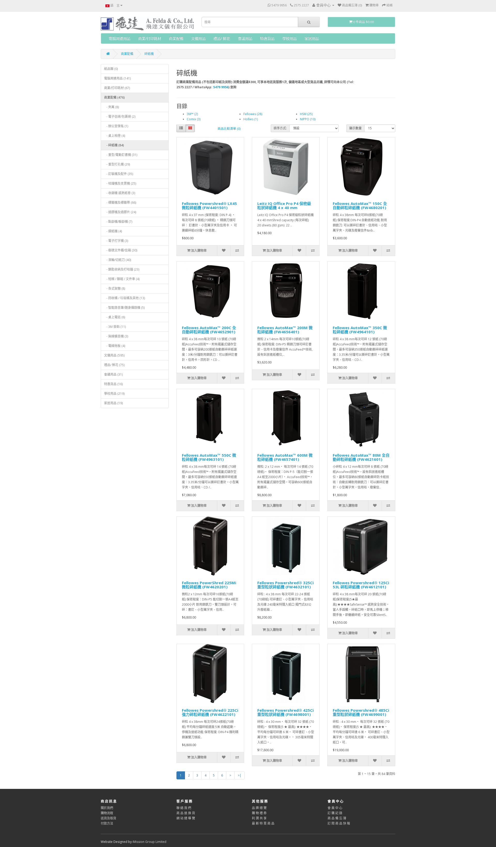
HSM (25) (306, 114)
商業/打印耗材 (149, 38)
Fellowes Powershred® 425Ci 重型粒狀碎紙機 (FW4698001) (285, 712)
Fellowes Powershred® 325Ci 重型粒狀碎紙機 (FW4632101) (285, 585)
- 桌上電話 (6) (114, 317)
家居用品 (312, 38)
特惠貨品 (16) (113, 384)
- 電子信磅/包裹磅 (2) (119, 116)
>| (239, 775)
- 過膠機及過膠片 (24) (120, 212)
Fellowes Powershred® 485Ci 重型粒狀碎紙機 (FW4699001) (361, 712)
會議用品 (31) (113, 374)
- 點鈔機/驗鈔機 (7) (118, 221)
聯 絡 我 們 (183, 808)
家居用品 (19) (113, 403)
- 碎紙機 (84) (114, 145)
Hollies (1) (250, 119)
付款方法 (107, 823)
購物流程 (107, 813)
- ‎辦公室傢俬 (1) (116, 126)
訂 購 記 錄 (335, 813)
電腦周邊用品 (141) (117, 78)
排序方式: (280, 128)
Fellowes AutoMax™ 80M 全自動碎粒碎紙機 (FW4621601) (361, 457)
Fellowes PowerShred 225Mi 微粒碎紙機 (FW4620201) (209, 585)
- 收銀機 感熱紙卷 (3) (119, 193)
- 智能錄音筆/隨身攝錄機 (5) (124, 307)
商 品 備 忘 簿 (337, 818)
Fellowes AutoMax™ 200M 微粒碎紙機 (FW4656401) (285, 330)
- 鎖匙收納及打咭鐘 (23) (121, 269)
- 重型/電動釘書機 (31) (120, 155)
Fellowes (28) (252, 114)
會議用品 (245, 38)
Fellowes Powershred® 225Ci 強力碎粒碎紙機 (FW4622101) (210, 712)
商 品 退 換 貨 (185, 813)
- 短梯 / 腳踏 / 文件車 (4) (122, 279)
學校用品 (289, 38)
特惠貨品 (267, 38)
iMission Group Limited (149, 842)
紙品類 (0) (111, 69)
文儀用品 (198, 38)
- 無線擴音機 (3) (116, 336)
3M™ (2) (192, 114)
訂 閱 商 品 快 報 (339, 823)
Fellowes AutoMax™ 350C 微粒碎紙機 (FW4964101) (360, 330)
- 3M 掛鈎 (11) (115, 326)
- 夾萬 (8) (111, 107)
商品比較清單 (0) (229, 128)
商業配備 (176, 38)
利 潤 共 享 (259, 818)
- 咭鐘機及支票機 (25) (120, 183)
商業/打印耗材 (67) (117, 88)
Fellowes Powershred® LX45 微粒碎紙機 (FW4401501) (209, 205)
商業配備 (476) (114, 97)
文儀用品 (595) (114, 355)
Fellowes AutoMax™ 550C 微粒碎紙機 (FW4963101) (209, 457)
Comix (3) (193, 119)
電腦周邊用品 (119, 38)
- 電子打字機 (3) (116, 241)
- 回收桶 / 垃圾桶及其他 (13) (124, 298)
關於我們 (107, 808)
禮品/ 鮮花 (221, 38)
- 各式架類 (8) (114, 288)
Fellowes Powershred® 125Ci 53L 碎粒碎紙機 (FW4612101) (361, 585)
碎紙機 (149, 54)
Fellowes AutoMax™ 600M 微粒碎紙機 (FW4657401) (285, 457)
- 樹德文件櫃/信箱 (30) (120, 250)
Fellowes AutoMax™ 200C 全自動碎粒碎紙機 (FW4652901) (209, 330)
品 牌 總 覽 (259, 808)
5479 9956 (220, 87)
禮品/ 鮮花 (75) (114, 365)
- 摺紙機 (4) (113, 231)
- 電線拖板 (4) (114, 346)
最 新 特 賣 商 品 (263, 823)
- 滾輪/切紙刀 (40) (117, 260)
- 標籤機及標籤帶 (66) (120, 202)
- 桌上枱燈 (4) (114, 135)
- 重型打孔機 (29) (117, 164)
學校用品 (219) (114, 393)
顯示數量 (355, 128)
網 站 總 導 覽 (185, 818)
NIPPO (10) (307, 119)
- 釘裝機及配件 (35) (118, 174)
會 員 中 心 (335, 808)
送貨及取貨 (108, 818)
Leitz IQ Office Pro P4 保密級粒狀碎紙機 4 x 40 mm (284, 205)
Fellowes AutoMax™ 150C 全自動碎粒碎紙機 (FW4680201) (360, 205)
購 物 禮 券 (259, 813)
